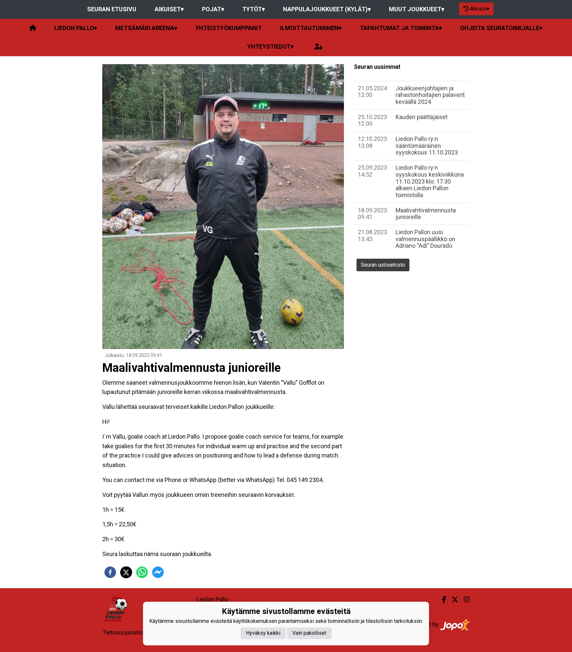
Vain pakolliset (309, 633)
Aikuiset (169, 9)
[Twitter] (452, 599)
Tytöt (253, 9)
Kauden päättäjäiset (422, 116)
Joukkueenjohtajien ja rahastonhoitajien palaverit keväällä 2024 (430, 95)
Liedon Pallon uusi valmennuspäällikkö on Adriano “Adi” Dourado (425, 239)
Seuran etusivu (111, 9)
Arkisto (479, 9)
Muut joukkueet (416, 9)
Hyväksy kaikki (263, 633)
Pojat (213, 9)
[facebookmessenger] (158, 572)
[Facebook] (441, 599)
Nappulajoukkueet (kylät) (327, 9)
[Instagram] (464, 599)
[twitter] (126, 572)
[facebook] (110, 572)
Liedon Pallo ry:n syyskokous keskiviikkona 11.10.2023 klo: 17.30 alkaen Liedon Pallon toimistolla (430, 181)
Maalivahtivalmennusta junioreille (426, 214)
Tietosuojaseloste (126, 632)
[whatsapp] (142, 572)
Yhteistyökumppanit (228, 27)
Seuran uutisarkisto (383, 265)
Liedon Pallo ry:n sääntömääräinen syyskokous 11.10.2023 (427, 145)
